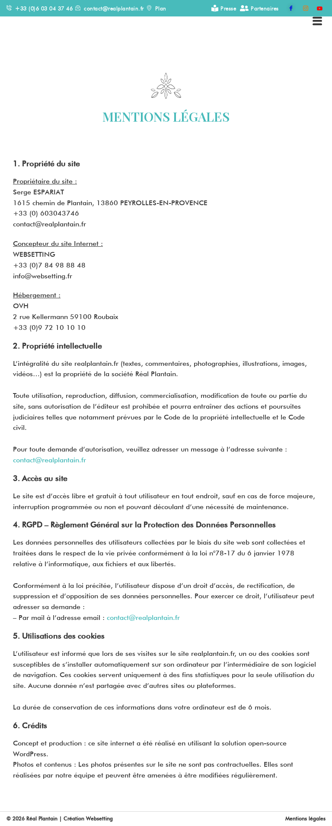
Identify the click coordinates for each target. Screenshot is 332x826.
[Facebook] (287, 8)
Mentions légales (305, 818)
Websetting (101, 818)
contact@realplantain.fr (49, 460)
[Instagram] (301, 8)
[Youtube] (316, 8)
